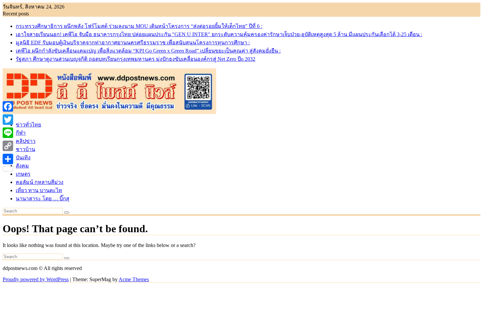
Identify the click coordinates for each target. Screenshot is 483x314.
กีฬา (21, 133)
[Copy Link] (7, 145)
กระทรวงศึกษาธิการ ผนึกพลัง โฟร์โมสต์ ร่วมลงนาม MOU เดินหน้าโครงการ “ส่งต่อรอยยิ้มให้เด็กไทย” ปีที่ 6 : (139, 26)
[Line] (7, 132)
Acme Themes (134, 279)
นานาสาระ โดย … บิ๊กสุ (42, 198)
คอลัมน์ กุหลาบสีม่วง (39, 182)
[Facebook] (7, 106)
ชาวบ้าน (25, 149)
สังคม (22, 165)
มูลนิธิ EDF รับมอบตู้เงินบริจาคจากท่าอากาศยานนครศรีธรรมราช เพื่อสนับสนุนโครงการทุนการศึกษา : (133, 42)
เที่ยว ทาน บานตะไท (39, 190)
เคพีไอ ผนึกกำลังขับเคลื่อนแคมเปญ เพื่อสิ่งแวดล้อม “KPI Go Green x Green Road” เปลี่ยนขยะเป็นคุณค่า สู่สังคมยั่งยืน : (148, 51)
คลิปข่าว (25, 141)
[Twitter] (7, 119)
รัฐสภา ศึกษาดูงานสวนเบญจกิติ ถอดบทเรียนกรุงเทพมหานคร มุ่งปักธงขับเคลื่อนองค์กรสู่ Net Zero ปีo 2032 (135, 59)
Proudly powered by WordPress (36, 279)
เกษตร (23, 174)
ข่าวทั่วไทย (28, 124)
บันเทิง (23, 157)
